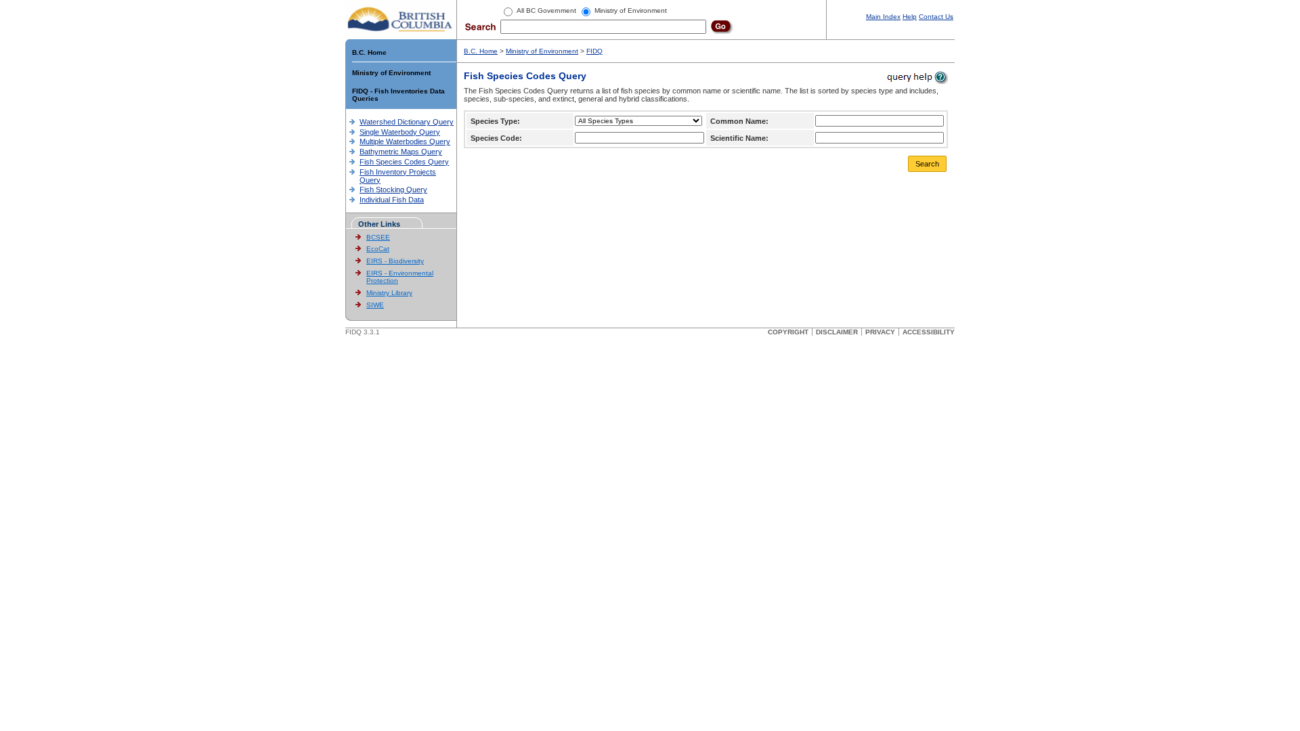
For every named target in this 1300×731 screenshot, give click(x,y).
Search (927, 164)
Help (910, 16)
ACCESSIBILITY (929, 332)
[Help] (916, 77)
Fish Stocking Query (393, 189)
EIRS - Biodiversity (395, 261)
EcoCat (377, 248)
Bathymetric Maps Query (401, 152)
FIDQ (594, 51)
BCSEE (378, 237)
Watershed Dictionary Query (407, 122)
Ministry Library (389, 292)
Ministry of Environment (391, 72)
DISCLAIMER (837, 332)
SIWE (375, 305)
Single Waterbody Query (400, 132)
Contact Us (936, 16)
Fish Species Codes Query (404, 162)
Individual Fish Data (392, 200)
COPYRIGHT (788, 332)
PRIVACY (880, 332)
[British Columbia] (400, 19)
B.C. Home (369, 52)
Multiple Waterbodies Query (405, 141)
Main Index (883, 16)
